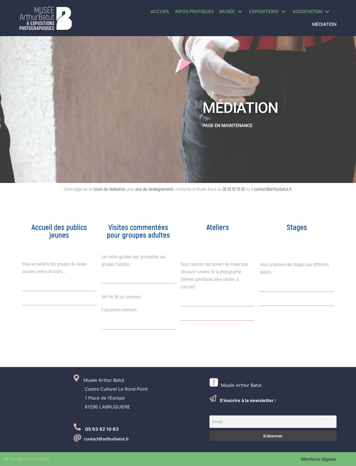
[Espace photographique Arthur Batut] (45, 18)
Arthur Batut (110, 380)
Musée (88, 380)
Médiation (324, 24)
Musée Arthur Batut (240, 385)
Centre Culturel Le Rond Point (111, 389)
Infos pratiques (194, 11)
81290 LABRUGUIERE (102, 407)
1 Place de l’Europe (99, 398)
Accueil (160, 11)
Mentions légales (318, 459)
